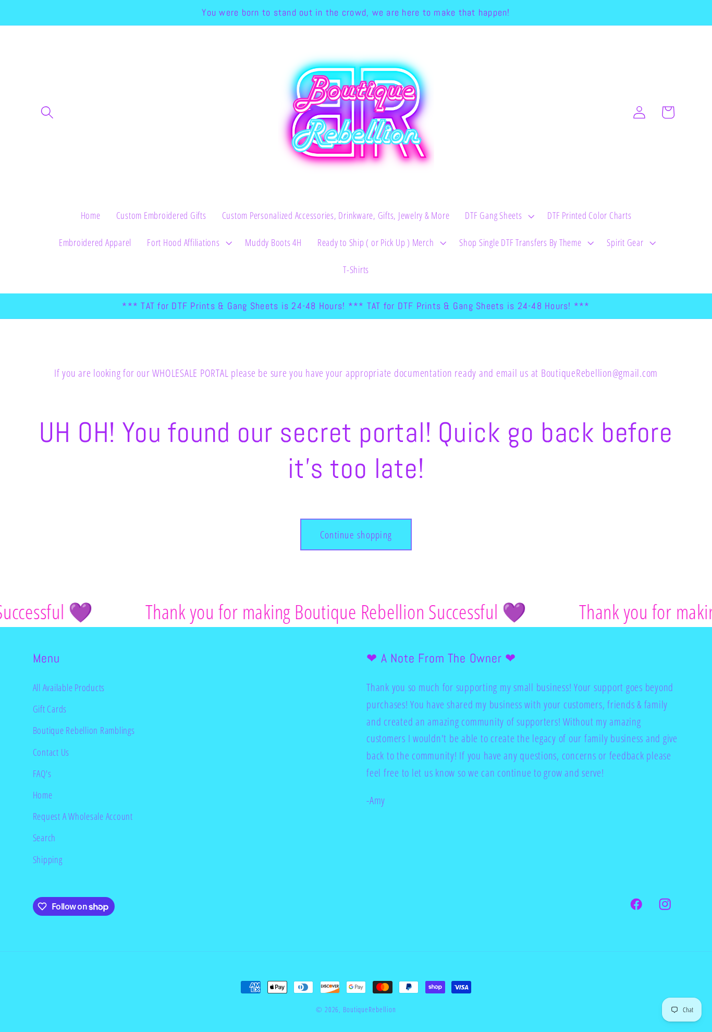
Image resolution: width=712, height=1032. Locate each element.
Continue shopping (356, 534)
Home (43, 795)
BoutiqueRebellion (369, 1009)
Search (44, 837)
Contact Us (51, 752)
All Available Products (69, 687)
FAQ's (42, 773)
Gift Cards (50, 709)
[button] (47, 112)
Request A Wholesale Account (83, 816)
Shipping (48, 859)
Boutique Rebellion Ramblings (84, 730)
